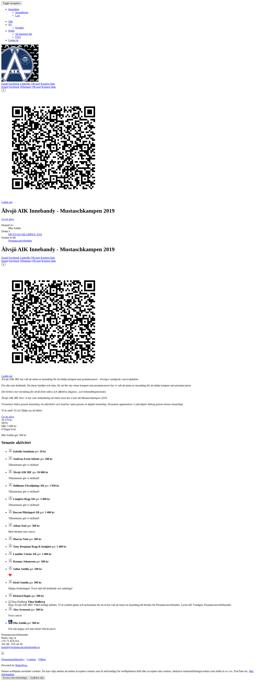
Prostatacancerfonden (20, 240)
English (19, 27)
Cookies (31, 659)
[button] (10, 24)
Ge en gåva (7, 219)
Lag (17, 15)
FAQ (18, 37)
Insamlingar (21, 12)
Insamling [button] (13, 9)
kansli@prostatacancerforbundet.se (20, 647)
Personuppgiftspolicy (13, 659)
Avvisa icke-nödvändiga (15, 677)
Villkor (42, 659)
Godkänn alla (37, 677)
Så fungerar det (23, 33)
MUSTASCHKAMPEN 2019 (25, 234)
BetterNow (21, 665)
